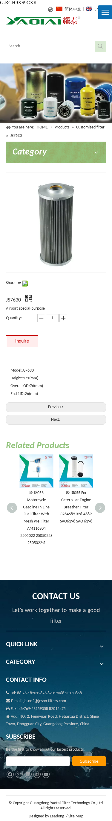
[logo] (43, 20)
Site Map (75, 816)
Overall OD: (20, 386)
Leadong (57, 816)
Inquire (22, 341)
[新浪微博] (37, 774)
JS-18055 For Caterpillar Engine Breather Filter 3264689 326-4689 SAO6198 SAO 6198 (76, 507)
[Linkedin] (28, 774)
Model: (16, 370)
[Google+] (19, 774)
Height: (16, 378)
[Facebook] (10, 774)
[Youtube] (46, 774)
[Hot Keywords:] (100, 46)
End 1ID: (17, 394)
